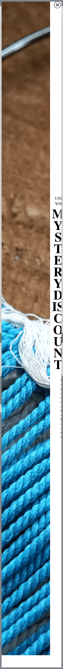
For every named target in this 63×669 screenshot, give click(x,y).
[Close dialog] (57, 5)
